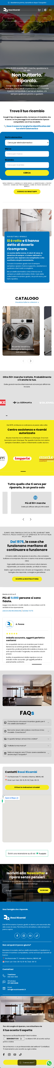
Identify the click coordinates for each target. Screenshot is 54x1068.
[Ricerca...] (45, 18)
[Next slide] (30, 361)
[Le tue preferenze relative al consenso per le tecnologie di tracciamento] (2, 801)
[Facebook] (17, 935)
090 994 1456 (13, 977)
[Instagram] (23, 935)
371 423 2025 (13, 983)
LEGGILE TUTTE (28, 611)
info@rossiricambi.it (17, 989)
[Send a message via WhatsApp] (49, 1063)
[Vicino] (50, 999)
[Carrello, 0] (39, 9)
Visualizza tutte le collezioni (26, 302)
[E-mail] (30, 935)
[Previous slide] (23, 361)
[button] (50, 9)
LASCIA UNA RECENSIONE (12, 611)
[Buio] (45, 9)
